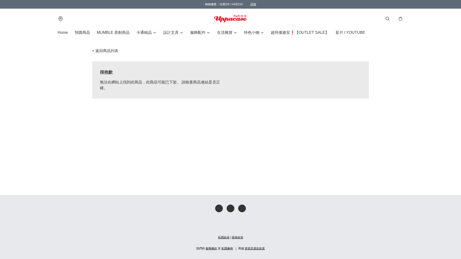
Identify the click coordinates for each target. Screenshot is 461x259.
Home (63, 32)
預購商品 (82, 32)
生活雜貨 (224, 32)
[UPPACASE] (230, 18)
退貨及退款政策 (255, 248)
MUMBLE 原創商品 (113, 32)
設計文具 (171, 32)
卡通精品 (144, 32)
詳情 (253, 4)
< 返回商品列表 (105, 51)
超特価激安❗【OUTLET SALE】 (300, 32)
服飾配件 (198, 32)
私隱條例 (227, 248)
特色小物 (251, 32)
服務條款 (211, 248)
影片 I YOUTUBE (350, 32)
